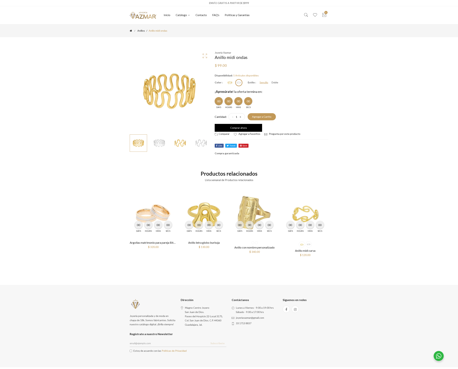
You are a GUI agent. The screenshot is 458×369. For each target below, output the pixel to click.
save (245, 145)
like (220, 145)
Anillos (141, 30)
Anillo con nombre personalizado (254, 247)
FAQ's (215, 15)
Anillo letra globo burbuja (204, 242)
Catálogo (181, 15)
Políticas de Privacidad (174, 350)
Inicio (167, 15)
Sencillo (264, 82)
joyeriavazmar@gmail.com (250, 317)
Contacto (201, 15)
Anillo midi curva (305, 250)
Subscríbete (217, 343)
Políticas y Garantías (237, 15)
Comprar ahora (238, 127)
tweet (232, 145)
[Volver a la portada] (131, 30)
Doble (275, 82)
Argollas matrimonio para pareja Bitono (154, 242)
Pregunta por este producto (284, 133)
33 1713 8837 (243, 323)
